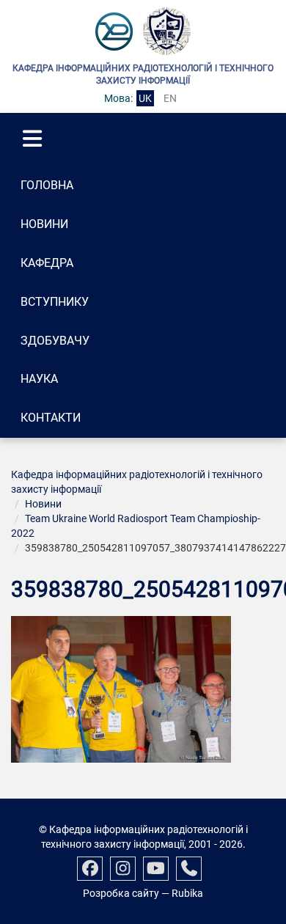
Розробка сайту (121, 893)
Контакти (51, 418)
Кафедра (47, 263)
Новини (44, 224)
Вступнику (55, 302)
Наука (39, 379)
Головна (47, 185)
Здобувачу (55, 341)
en (170, 98)
